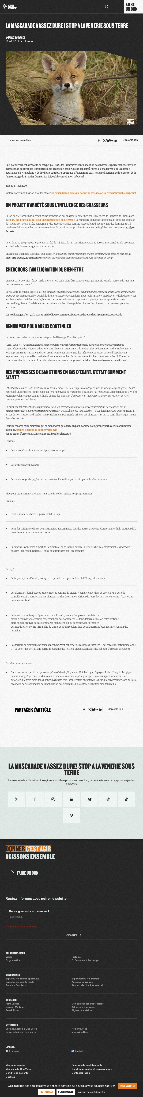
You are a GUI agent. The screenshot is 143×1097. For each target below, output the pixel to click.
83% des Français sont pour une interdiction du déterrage (42, 219)
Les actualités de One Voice (21, 1029)
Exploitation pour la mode (20, 982)
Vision (9, 957)
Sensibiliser (12, 1011)
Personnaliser (65, 1092)
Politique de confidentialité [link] (91, 1092)
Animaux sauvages (82, 982)
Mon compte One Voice (18, 1069)
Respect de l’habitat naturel (87, 986)
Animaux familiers (16, 986)
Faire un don (13, 1004)
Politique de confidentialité (87, 1065)
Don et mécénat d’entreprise (88, 1004)
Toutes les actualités (19, 140)
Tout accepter (127, 1086)
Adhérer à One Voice (83, 1007)
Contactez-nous (81, 1073)
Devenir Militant (15, 1007)
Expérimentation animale (85, 979)
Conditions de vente (17, 1073)
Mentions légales (15, 1065)
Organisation (13, 961)
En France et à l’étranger (85, 961)
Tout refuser (46, 1092)
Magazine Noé (80, 1032)
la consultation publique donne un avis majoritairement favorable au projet (94, 193)
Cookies (10, 1077)
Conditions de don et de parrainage (92, 1069)
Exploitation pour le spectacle (22, 979)
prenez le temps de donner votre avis (36, 429)
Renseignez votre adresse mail (29, 911)
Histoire (76, 957)
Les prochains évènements (21, 1032)
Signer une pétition (82, 1011)
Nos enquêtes (79, 1029)
